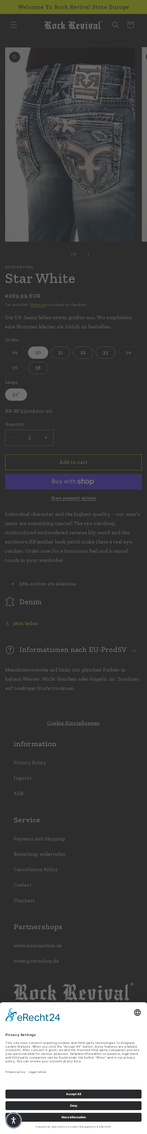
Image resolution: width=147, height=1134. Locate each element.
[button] (13, 1120)
